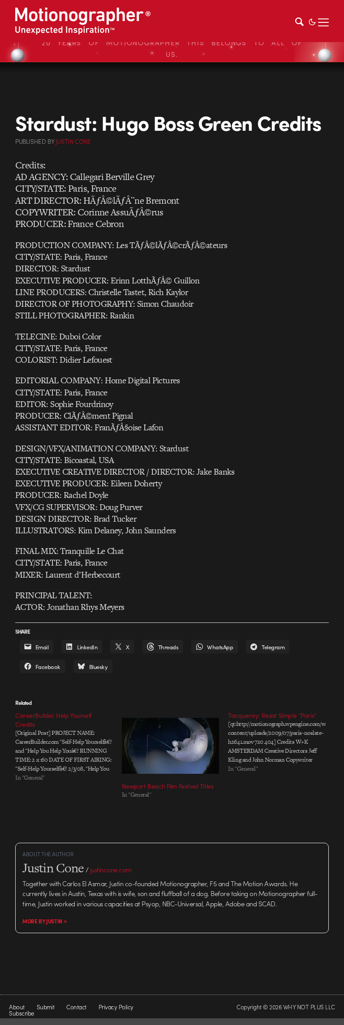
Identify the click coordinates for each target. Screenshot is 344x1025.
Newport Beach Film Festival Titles (168, 785)
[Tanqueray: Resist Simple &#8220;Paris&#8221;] (281, 742)
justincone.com (111, 870)
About (16, 1007)
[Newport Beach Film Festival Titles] (170, 745)
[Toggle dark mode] (312, 21)
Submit (46, 1007)
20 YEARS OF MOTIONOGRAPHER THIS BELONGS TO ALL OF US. (172, 48)
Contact (76, 1007)
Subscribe (21, 1013)
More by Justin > (44, 921)
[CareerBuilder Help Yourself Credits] (68, 746)
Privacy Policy (116, 1007)
